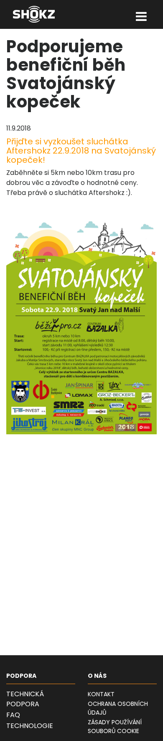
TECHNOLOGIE (29, 726)
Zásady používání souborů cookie (115, 726)
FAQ (13, 715)
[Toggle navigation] (141, 17)
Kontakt (101, 694)
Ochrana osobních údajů (118, 708)
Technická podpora (25, 699)
